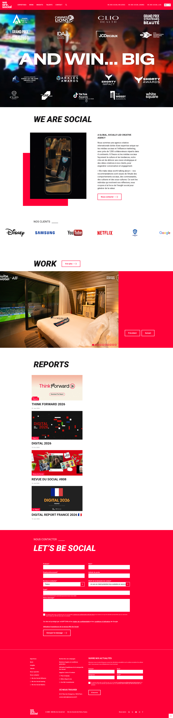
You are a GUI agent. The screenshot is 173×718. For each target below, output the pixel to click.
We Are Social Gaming (136, 5)
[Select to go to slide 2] (95, 345)
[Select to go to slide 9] (113, 345)
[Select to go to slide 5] (103, 345)
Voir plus (68, 264)
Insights (39, 5)
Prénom (46, 564)
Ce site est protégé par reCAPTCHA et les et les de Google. (80, 621)
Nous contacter (107, 197)
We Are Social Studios (38, 684)
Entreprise (91, 674)
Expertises (22, 5)
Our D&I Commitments (67, 682)
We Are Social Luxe (154, 5)
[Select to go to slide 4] (100, 345)
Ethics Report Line (66, 679)
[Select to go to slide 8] (110, 345)
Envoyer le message (55, 633)
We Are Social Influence (116, 5)
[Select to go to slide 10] (115, 345)
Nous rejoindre (34, 672)
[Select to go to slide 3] (98, 345)
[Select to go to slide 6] (105, 345)
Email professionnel (50, 572)
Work (31, 5)
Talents (49, 5)
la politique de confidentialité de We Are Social (83, 614)
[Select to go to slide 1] (93, 345)
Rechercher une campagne (67, 659)
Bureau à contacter (50, 581)
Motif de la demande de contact (99, 581)
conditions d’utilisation (102, 621)
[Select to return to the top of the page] (5, 5)
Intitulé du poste (94, 572)
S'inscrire (94, 692)
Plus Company (65, 676)
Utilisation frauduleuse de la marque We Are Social (61, 626)
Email (119, 674)
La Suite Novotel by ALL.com (144, 282)
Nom (90, 564)
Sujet (45, 589)
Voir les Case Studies (134, 321)
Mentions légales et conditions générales (68, 663)
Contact (58, 5)
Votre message (48, 598)
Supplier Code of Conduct (67, 672)
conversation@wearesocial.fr (68, 697)
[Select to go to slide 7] (108, 345)
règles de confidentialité (81, 621)
